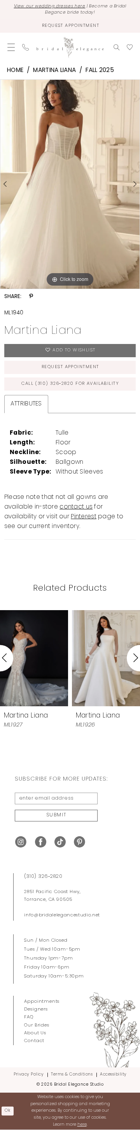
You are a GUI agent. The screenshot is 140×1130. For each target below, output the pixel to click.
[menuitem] (11, 47)
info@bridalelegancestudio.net (62, 915)
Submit (56, 815)
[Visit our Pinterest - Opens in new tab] (80, 842)
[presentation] (34, 658)
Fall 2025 (100, 70)
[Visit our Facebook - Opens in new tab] (41, 842)
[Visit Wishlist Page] (129, 47)
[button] (11, 47)
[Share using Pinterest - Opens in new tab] (31, 296)
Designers (35, 1009)
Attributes (26, 404)
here (82, 1125)
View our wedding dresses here (50, 6)
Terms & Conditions (72, 1074)
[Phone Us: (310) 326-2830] (26, 47)
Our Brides (36, 1025)
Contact (34, 1041)
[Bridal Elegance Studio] (70, 47)
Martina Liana (54, 70)
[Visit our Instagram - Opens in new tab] (21, 842)
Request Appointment (70, 367)
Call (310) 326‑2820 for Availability (70, 383)
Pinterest (83, 517)
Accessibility (113, 1074)
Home (15, 70)
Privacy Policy (29, 1074)
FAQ (28, 1017)
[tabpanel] (70, 184)
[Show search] (116, 47)
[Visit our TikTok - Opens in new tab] (60, 842)
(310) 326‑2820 (43, 876)
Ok (8, 1111)
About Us (35, 1033)
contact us (76, 507)
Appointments (42, 1001)
